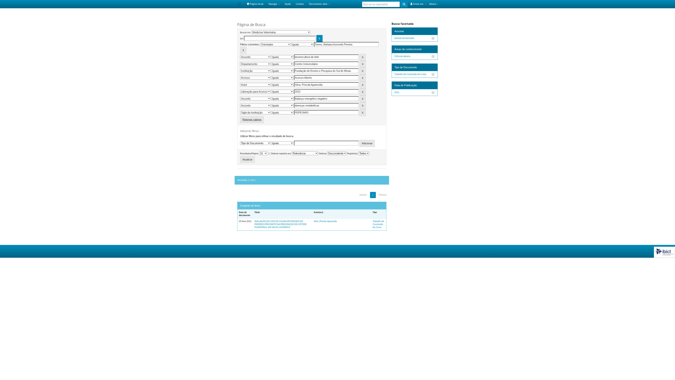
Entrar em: (419, 4)
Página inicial (256, 4)
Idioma (432, 4)
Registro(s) (352, 153)
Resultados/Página (249, 153)
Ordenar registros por (281, 153)
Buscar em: (245, 32)
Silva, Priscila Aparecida (325, 221)
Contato (300, 4)
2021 (396, 92)
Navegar (273, 4)
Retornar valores (252, 119)
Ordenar (323, 153)
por (241, 38)
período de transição (404, 38)
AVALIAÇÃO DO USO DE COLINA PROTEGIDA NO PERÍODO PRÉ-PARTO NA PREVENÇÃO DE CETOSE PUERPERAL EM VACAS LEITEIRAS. (280, 224)
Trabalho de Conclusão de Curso (378, 224)
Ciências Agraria (402, 56)
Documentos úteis (318, 4)
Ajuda (288, 4)
